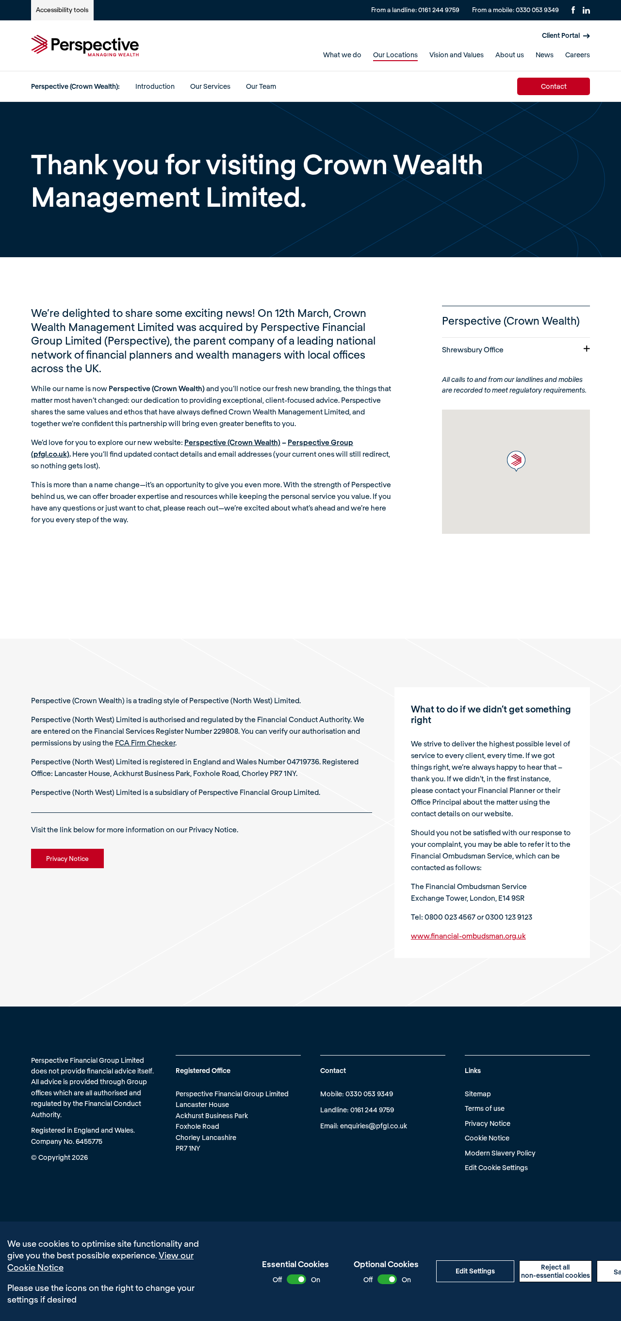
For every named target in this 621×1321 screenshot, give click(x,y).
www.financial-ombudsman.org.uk (468, 935)
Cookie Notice (487, 1138)
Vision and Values (456, 54)
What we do (342, 54)
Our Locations (395, 54)
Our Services (210, 86)
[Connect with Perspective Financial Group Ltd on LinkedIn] (586, 10)
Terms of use (485, 1108)
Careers (577, 54)
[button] (516, 461)
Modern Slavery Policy (500, 1153)
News (545, 54)
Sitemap (478, 1094)
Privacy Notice (487, 1123)
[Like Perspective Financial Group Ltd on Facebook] (573, 10)
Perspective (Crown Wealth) (232, 442)
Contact (554, 86)
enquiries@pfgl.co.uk (373, 1126)
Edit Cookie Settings (496, 1167)
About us (509, 54)
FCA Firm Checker (145, 742)
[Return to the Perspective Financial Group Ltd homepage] (85, 45)
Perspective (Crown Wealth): (75, 86)
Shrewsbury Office (473, 349)
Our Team (261, 86)
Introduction (155, 86)
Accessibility (62, 10)
